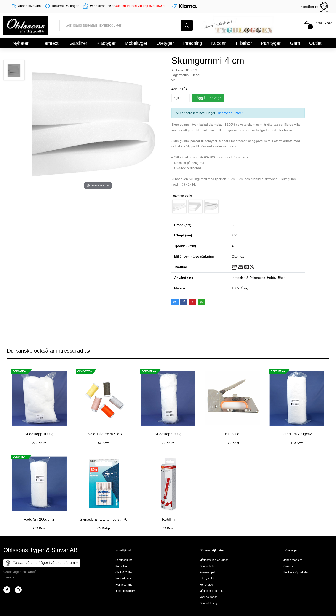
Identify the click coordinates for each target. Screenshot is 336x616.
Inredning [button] (192, 43)
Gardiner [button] (78, 43)
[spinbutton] (180, 98)
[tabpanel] (39, 404)
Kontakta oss (123, 578)
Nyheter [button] (21, 43)
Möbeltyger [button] (136, 43)
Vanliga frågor (208, 597)
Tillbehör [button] (243, 43)
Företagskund (124, 560)
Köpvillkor (121, 566)
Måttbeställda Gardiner (214, 560)
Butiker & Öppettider (295, 572)
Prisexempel (207, 572)
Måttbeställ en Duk (211, 590)
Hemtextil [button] (50, 43)
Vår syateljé (207, 578)
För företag (206, 584)
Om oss (288, 566)
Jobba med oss (292, 560)
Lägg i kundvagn (208, 98)
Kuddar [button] (218, 43)
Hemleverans (123, 584)
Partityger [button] (271, 43)
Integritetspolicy (125, 590)
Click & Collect (124, 572)
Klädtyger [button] (106, 43)
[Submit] (187, 25)
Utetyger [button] (165, 43)
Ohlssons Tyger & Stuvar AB (40, 550)
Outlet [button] (315, 43)
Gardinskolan (208, 566)
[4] (18, 590)
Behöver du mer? (230, 113)
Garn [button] (295, 43)
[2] (7, 590)
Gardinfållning (208, 603)
